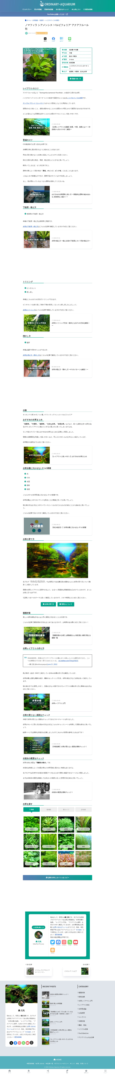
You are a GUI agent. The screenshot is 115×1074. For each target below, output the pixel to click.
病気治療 (82, 997)
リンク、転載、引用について (79, 1063)
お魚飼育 (82, 1013)
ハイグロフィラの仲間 (75, 98)
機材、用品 (82, 1025)
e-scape (78, 930)
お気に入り (77, 9)
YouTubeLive (83, 1033)
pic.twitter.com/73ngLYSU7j (68, 661)
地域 (84, 809)
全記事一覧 (49, 1063)
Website (52, 953)
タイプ (67, 809)
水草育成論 (82, 1009)
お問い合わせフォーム (60, 927)
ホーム (9, 1072)
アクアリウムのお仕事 (86, 1037)
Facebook (58, 945)
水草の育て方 (49, 604)
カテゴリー (28, 9)
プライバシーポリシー (62, 1063)
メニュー (105, 1072)
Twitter (52, 945)
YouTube (76, 945)
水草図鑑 (39, 9)
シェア (48, 1072)
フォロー (29, 1072)
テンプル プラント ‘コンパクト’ (33, 103)
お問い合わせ (40, 1063)
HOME (59, 1060)
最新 (67, 1072)
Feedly (69, 945)
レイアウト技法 (84, 1005)
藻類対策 (82, 993)
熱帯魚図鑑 (49, 9)
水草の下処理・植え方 (30, 226)
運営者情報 (88, 9)
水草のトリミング (29, 310)
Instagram (64, 945)
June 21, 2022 (52, 664)
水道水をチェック (63, 9)
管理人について (66, 604)
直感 (32, 809)
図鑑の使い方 (76, 79)
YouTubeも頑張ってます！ (56, 14)
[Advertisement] (57, 263)
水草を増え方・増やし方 (31, 355)
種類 (49, 809)
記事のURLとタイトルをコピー (58, 877)
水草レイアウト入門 (85, 1001)
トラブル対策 (83, 1029)
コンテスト (82, 1017)
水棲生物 (82, 1021)
